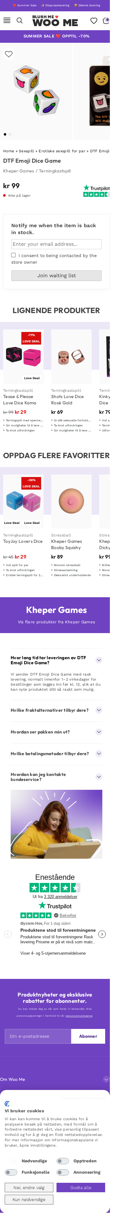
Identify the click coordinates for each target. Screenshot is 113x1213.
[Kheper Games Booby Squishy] (71, 502)
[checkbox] (11, 1161)
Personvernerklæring (83, 1097)
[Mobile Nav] (7, 20)
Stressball (61, 535)
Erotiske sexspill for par (62, 151)
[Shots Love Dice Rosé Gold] (71, 356)
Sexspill (26, 151)
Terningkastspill (55, 171)
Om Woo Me (12, 1079)
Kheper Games (18, 171)
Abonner (88, 1036)
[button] (5, 134)
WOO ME (55, 23)
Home (8, 151)
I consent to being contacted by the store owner (54, 259)
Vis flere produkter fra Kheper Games (56, 622)
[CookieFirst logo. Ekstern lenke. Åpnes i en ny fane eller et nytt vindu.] (7, 1104)
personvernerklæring (79, 1015)
